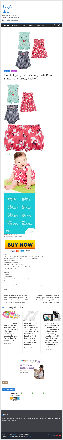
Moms (31, 25)
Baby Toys (14, 71)
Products (14, 25)
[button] (18, 25)
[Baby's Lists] (4, 25)
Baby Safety (7, 71)
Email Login (41, 25)
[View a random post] (59, 25)
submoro (15, 82)
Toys (23, 25)
